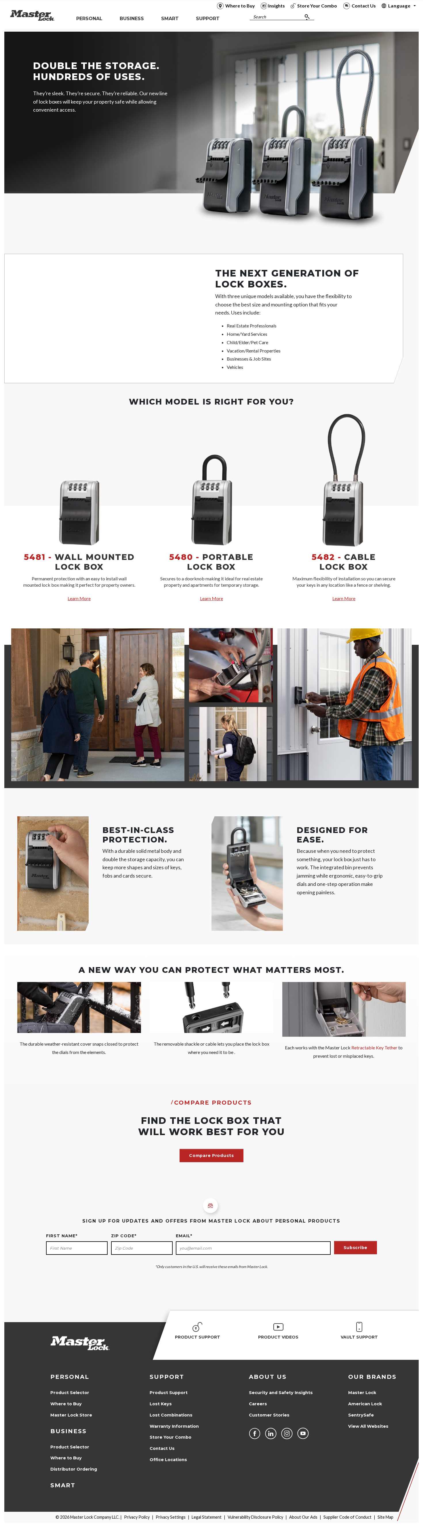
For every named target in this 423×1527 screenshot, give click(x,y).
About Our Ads (303, 1517)
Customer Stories (269, 1415)
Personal (69, 1376)
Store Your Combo (170, 1437)
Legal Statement (207, 1517)
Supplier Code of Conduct (347, 1517)
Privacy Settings (171, 1517)
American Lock (365, 1403)
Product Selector (69, 1392)
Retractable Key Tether (374, 1047)
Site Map (385, 1517)
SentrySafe (361, 1415)
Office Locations (168, 1459)
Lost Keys (161, 1403)
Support (167, 1376)
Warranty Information (174, 1426)
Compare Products (211, 1155)
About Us (268, 1376)
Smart (62, 1485)
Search (259, 16)
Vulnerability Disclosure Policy (255, 1517)
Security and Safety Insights (281, 1392)
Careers (258, 1403)
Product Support (169, 1392)
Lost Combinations (171, 1415)
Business (68, 1431)
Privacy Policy (137, 1517)
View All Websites (368, 1426)
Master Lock (362, 1392)
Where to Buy (66, 1403)
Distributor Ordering (73, 1469)
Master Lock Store (71, 1415)
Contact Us (162, 1448)
